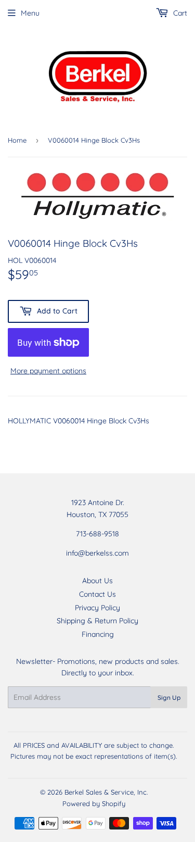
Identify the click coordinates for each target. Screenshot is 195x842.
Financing (98, 634)
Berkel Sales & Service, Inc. (106, 792)
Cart (179, 13)
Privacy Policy (97, 607)
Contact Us (97, 594)
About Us (97, 580)
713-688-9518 (97, 533)
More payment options (48, 370)
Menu (30, 13)
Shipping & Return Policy (97, 620)
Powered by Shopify (93, 803)
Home (17, 140)
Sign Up (169, 697)
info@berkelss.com (97, 553)
